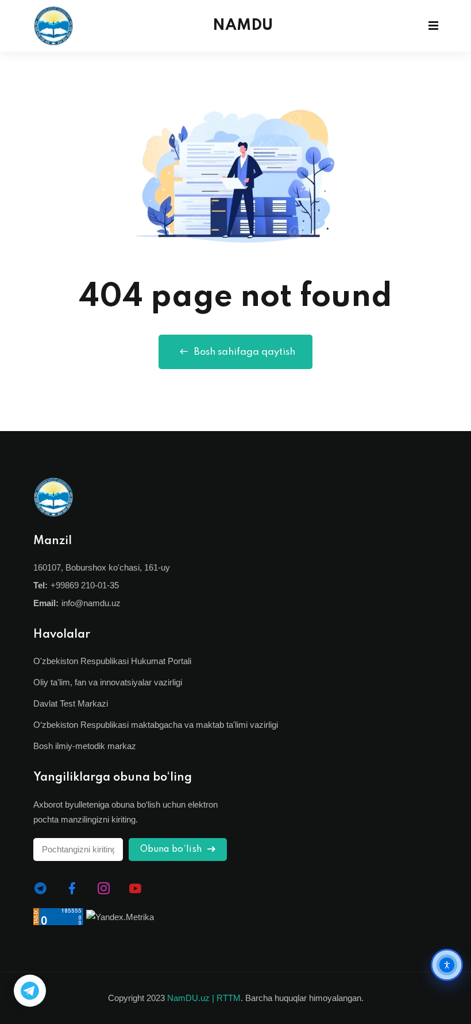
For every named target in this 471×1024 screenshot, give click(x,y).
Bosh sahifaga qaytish (244, 352)
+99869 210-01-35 (85, 585)
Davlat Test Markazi (70, 703)
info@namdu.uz (91, 603)
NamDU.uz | (190, 998)
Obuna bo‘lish (172, 849)
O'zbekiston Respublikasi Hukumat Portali (112, 661)
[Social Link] (40, 888)
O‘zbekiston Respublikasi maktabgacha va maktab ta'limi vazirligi (155, 725)
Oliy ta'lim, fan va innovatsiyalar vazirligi (107, 682)
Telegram (30, 991)
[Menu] (433, 25)
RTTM (229, 998)
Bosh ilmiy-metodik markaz (84, 746)
